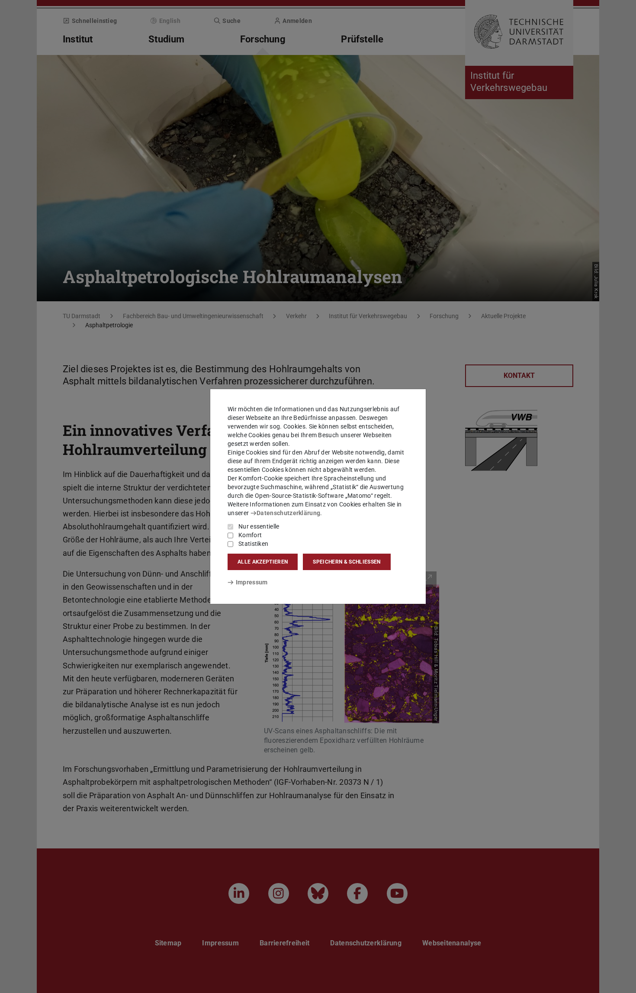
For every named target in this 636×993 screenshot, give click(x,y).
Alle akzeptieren (263, 562)
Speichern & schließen (346, 562)
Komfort (250, 535)
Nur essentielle (258, 526)
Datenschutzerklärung (288, 512)
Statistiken (253, 543)
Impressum (251, 582)
